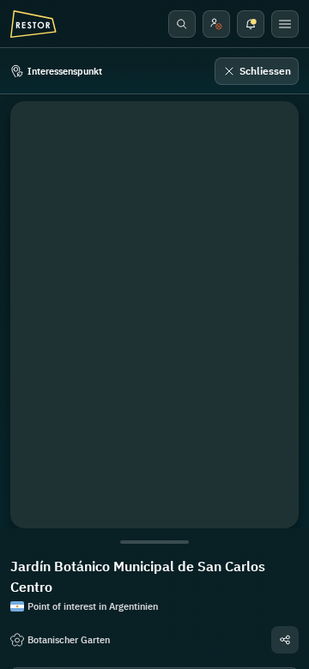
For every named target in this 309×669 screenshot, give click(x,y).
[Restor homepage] (33, 24)
